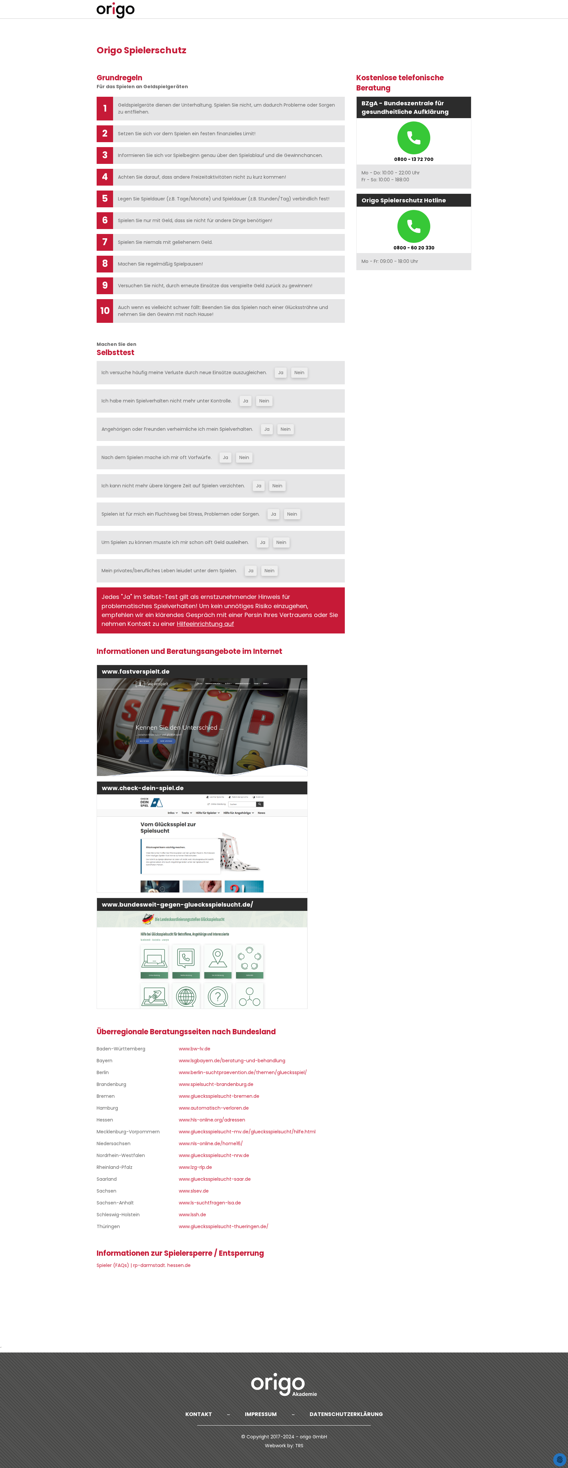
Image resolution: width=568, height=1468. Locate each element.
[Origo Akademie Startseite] (116, 10)
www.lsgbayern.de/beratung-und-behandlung (232, 1060)
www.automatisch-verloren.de (214, 1108)
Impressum (261, 1414)
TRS (299, 1445)
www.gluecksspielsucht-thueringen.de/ (224, 1226)
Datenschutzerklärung (346, 1414)
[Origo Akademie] (284, 1384)
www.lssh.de (192, 1214)
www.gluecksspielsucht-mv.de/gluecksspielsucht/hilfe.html (247, 1131)
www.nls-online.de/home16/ (211, 1143)
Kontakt (198, 1414)
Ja (280, 372)
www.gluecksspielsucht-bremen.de (219, 1096)
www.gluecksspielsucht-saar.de (215, 1179)
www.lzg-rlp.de (195, 1167)
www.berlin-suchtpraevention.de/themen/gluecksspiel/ (243, 1072)
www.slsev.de (194, 1191)
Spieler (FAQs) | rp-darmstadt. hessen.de (144, 1265)
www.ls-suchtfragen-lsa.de (210, 1202)
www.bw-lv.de (194, 1048)
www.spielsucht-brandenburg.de (216, 1084)
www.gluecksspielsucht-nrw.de (214, 1155)
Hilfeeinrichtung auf (205, 624)
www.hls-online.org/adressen (212, 1120)
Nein (299, 372)
